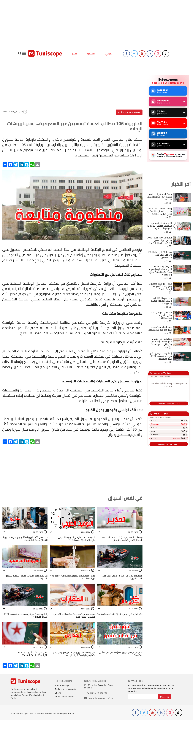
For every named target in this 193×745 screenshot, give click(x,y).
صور (74, 53)
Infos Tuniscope (62, 685)
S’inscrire (164, 697)
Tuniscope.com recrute (65, 689)
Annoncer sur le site (64, 696)
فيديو (91, 53)
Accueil (137, 112)
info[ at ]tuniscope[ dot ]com (101, 698)
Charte (58, 692)
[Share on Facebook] (99, 532)
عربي (108, 53)
